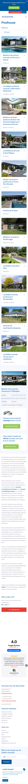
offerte (3, 587)
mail (6, 604)
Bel (2, 604)
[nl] (7, 17)
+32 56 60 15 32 (6, 696)
